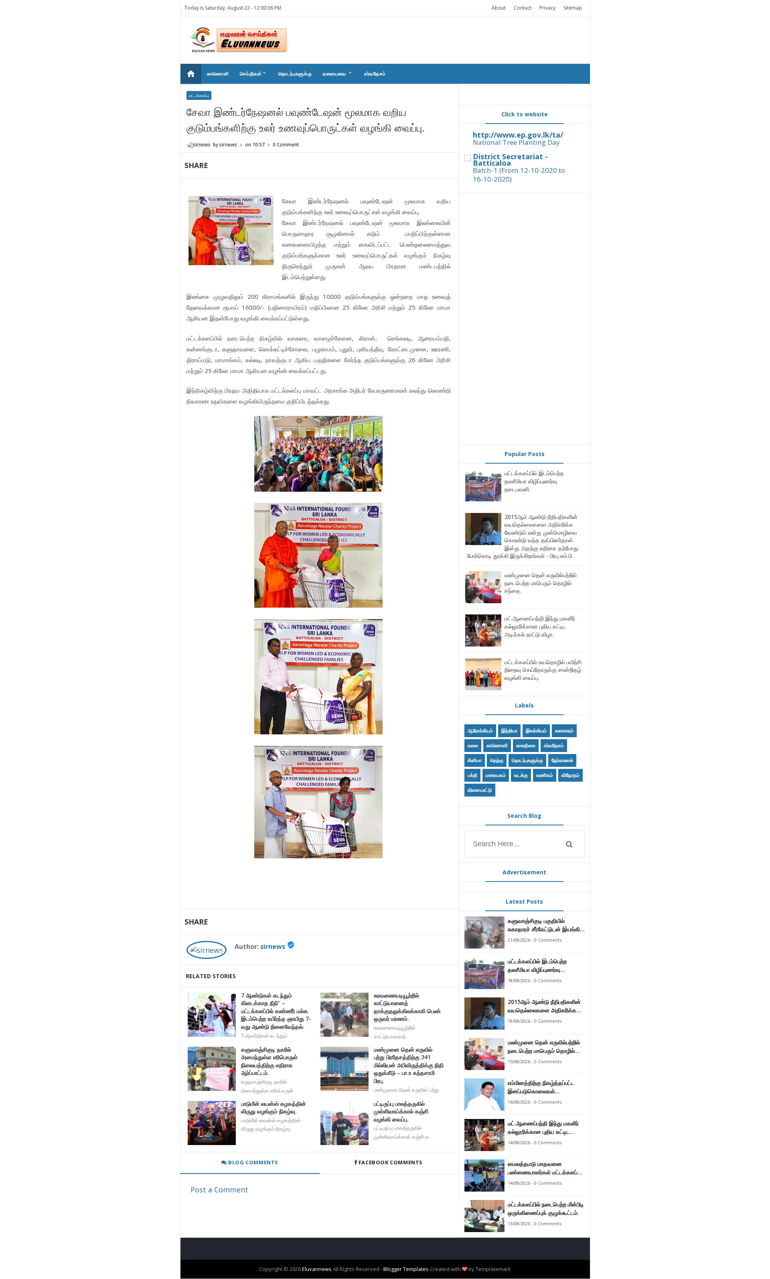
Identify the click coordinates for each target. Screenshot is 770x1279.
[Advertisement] (524, 319)
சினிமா (475, 760)
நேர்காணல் (562, 760)
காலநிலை (525, 745)
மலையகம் (496, 775)
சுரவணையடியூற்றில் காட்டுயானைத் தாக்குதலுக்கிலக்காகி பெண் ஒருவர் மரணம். (407, 1007)
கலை (473, 745)
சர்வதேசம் (375, 73)
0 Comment (286, 144)
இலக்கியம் (536, 730)
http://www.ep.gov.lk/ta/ (518, 135)
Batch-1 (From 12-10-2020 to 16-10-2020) (519, 175)
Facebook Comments (390, 1162)
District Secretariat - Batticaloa (510, 160)
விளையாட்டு (480, 789)
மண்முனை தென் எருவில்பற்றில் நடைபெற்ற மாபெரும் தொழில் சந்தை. (541, 582)
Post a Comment (219, 1189)
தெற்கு (496, 760)
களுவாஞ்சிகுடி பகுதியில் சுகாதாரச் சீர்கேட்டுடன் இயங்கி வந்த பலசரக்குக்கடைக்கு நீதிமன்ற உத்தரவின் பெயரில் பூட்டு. (544, 925)
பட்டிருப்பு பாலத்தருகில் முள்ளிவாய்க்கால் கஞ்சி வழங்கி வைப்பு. (401, 1111)
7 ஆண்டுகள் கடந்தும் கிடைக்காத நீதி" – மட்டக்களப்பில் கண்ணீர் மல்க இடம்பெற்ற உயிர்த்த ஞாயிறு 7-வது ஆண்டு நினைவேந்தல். (276, 1010)
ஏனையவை (338, 73)
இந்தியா (509, 730)
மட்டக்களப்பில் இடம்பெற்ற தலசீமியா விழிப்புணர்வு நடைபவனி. (534, 481)
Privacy (547, 7)
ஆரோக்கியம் (480, 730)
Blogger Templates (406, 1269)
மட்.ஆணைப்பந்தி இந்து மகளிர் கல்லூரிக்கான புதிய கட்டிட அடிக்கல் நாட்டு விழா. (540, 626)
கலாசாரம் (564, 730)
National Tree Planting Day (516, 142)
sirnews (272, 946)
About (499, 7)
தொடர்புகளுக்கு (295, 73)
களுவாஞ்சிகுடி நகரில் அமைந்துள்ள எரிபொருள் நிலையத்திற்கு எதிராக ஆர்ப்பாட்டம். (269, 1061)
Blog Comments (252, 1162)
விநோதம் (570, 775)
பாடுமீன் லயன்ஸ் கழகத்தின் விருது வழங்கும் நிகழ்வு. (273, 1107)
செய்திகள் (253, 73)
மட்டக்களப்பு (199, 95)
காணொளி (218, 73)
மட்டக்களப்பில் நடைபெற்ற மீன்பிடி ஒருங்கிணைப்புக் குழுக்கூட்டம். (546, 1208)
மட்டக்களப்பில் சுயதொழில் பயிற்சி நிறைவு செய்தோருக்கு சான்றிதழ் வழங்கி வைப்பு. (543, 669)
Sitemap (572, 7)
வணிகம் (544, 775)
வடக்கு (521, 775)
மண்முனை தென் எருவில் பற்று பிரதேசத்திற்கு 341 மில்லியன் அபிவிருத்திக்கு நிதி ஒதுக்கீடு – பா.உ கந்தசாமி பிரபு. (409, 1065)
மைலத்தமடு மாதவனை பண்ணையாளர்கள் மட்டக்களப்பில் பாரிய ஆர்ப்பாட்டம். (546, 1168)
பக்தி (472, 775)
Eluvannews (317, 1269)
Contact (522, 7)
